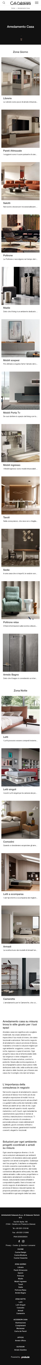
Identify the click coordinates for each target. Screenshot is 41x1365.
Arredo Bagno (20, 1293)
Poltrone (20, 1276)
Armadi (20, 1310)
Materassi (20, 1328)
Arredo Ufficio (20, 1340)
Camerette (20, 1313)
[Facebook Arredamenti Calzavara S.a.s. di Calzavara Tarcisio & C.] (19, 1241)
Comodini (20, 1308)
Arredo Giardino (20, 1350)
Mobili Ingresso (20, 1281)
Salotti (20, 1273)
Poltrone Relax (20, 1290)
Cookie (15, 1245)
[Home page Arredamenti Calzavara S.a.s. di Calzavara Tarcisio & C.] (20, 3)
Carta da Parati (20, 1331)
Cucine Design (20, 1252)
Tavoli (20, 1284)
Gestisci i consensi (28, 1245)
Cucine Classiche (20, 1258)
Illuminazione (20, 1323)
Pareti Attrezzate (20, 1270)
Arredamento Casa (24, 8)
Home (13, 8)
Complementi (20, 1325)
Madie (20, 1279)
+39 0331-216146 (21, 1228)
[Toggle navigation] (36, 3)
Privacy (8, 1245)
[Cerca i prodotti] (4, 3)
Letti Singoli (20, 1305)
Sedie (20, 1287)
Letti (20, 1302)
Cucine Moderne (20, 1255)
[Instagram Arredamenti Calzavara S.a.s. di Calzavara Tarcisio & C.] (22, 1241)
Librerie (20, 1267)
